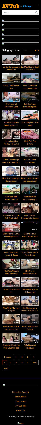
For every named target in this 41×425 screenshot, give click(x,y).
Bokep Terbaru (20, 401)
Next (35, 362)
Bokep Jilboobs (20, 396)
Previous (7, 357)
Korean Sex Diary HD (20, 392)
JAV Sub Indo (20, 405)
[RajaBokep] (17, 6)
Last (5, 368)
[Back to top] (37, 420)
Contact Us (20, 410)
